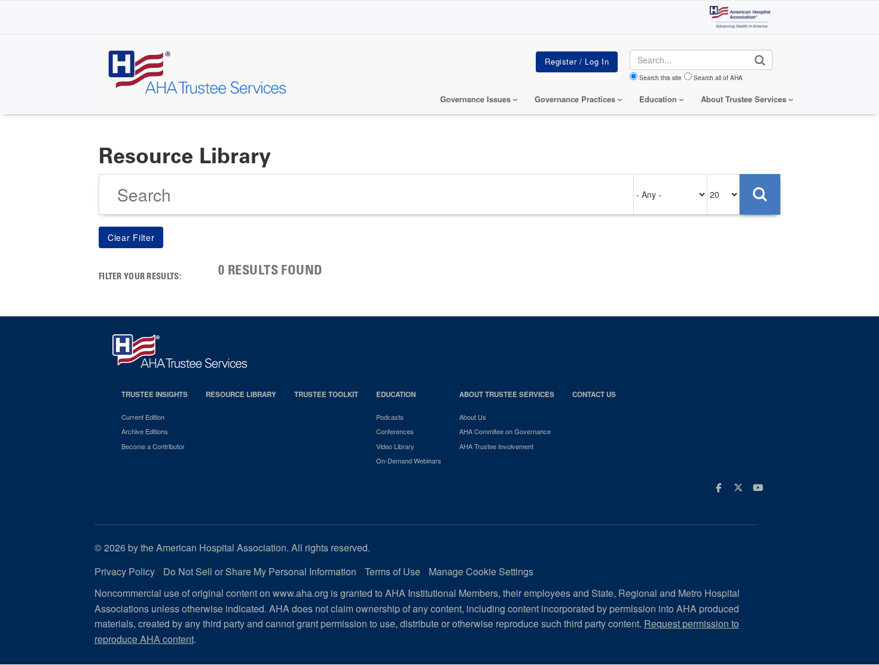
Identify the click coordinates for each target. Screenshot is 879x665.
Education (396, 394)
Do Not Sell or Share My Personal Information (259, 571)
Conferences (395, 431)
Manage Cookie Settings (481, 571)
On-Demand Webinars (408, 460)
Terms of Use (392, 571)
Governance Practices (575, 99)
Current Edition (142, 417)
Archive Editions (144, 431)
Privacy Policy (124, 571)
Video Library (395, 446)
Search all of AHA (718, 78)
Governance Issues (475, 99)
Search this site (660, 78)
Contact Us (594, 394)
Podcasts (390, 417)
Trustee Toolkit (326, 394)
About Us (472, 417)
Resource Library (241, 394)
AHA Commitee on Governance (505, 431)
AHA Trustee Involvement (496, 446)
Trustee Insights (154, 394)
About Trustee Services (743, 99)
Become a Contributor (153, 446)
